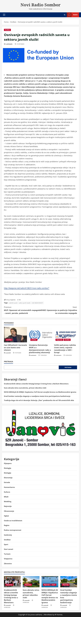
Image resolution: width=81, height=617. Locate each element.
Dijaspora (8, 463)
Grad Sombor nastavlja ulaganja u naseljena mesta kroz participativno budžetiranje (37, 396)
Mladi (6, 497)
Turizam (7, 554)
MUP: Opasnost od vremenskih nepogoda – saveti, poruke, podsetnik (22, 310)
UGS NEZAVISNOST (37, 303)
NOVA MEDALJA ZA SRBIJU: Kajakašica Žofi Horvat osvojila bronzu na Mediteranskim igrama (40, 392)
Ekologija (7, 468)
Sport (6, 544)
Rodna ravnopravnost (12, 530)
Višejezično (8, 559)
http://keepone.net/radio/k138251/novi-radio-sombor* (26, 288)
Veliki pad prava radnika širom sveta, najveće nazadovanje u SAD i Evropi (65, 349)
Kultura (7, 492)
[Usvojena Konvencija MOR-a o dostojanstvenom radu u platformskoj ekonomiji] (40, 334)
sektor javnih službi (24, 303)
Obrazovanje (9, 511)
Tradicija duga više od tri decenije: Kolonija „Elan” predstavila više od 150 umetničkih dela (39, 400)
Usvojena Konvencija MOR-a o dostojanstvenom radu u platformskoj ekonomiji (40, 349)
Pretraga (8, 361)
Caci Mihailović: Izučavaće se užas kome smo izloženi (15, 347)
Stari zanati (8, 549)
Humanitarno (9, 487)
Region (6, 525)
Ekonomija (8, 478)
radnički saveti (13, 303)
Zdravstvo (8, 563)
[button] (4, 15)
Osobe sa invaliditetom (13, 521)
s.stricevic (9, 44)
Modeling (7, 501)
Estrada (7, 482)
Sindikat (7, 30)
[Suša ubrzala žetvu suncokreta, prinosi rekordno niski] (31, 581)
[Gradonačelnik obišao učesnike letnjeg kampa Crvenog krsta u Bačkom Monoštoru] (12, 581)
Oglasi (6, 516)
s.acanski (8, 353)
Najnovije (59, 340)
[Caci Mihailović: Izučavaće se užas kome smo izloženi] (15, 334)
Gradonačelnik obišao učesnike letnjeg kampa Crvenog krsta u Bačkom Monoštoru (36, 384)
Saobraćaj (8, 535)
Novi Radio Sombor (41, 5)
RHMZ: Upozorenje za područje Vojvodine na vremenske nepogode (58, 310)
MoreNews (48, 615)
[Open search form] (64, 15)
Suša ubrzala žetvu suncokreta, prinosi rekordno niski (25, 388)
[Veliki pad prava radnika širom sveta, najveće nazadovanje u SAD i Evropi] (65, 334)
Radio (75, 15)
